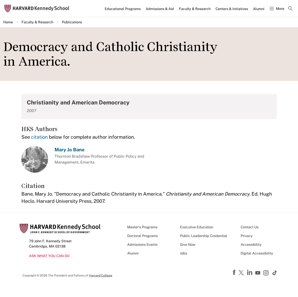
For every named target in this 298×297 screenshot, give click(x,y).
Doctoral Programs (142, 236)
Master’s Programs (142, 227)
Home (8, 22)
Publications (72, 22)
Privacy (247, 236)
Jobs (183, 253)
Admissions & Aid (160, 9)
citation (39, 137)
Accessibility (251, 244)
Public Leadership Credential (203, 236)
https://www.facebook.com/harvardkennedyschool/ (234, 272)
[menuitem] (123, 11)
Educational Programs (123, 9)
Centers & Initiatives (232, 9)
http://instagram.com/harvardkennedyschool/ (266, 273)
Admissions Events (142, 244)
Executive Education (196, 227)
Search (290, 9)
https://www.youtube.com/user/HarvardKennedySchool (258, 273)
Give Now (187, 244)
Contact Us (250, 227)
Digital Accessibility (257, 253)
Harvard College (100, 275)
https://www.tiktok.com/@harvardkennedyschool (275, 273)
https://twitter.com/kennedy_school (242, 273)
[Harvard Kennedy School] (38, 8)
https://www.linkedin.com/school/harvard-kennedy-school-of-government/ (250, 272)
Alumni (258, 9)
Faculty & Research (195, 9)
